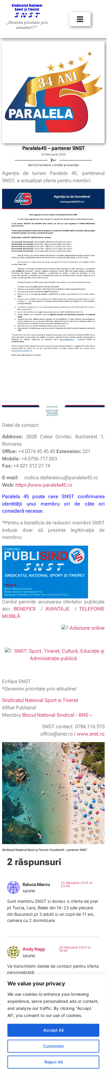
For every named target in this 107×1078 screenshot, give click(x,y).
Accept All (53, 1030)
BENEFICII (25, 609)
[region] (53, 1024)
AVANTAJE (57, 609)
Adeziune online (87, 628)
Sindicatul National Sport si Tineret (40, 700)
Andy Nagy (34, 948)
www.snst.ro (91, 734)
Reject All (53, 1061)
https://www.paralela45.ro (43, 485)
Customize (53, 1046)
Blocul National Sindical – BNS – (57, 715)
